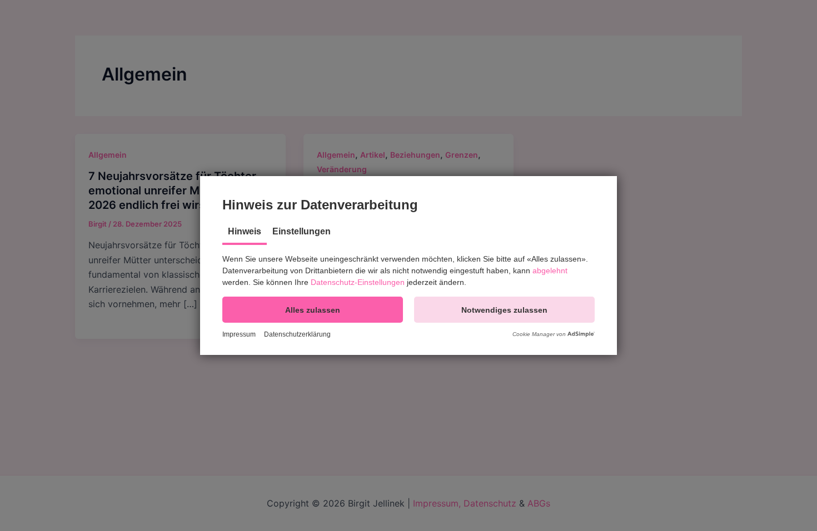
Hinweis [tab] (244, 231)
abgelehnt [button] (549, 270)
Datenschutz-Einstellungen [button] (358, 282)
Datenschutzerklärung (297, 334)
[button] (312, 310)
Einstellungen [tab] (301, 231)
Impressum (239, 334)
